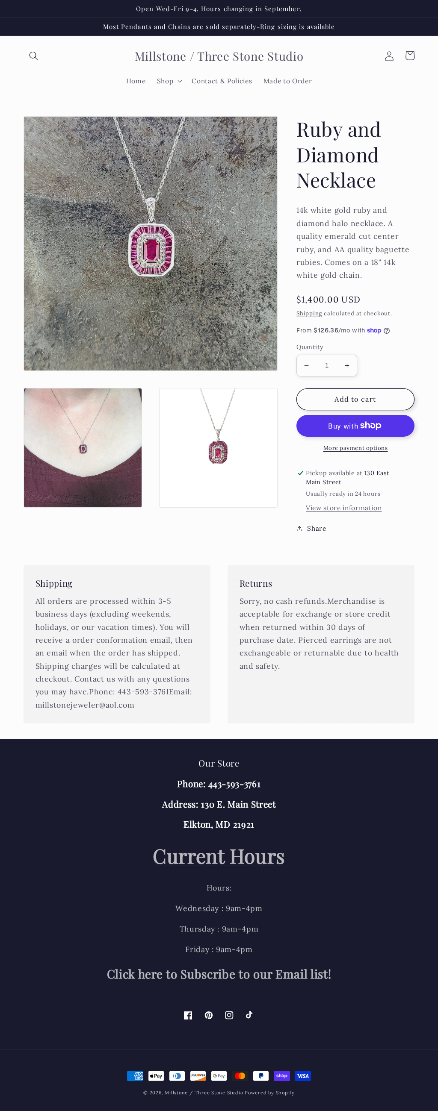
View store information (344, 508)
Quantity (310, 347)
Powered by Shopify (270, 1093)
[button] (34, 55)
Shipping (309, 313)
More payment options (355, 448)
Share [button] (316, 528)
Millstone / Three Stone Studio (204, 1093)
